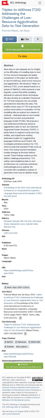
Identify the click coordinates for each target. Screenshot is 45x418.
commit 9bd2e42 (13, 414)
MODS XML (35, 342)
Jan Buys (24, 30)
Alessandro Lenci (17, 224)
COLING (14, 233)
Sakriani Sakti (32, 224)
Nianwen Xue (9, 227)
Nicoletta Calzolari (11, 221)
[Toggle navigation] (39, 2)
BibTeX (10, 342)
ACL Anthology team (10, 407)
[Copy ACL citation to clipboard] (20, 318)
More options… (22, 347)
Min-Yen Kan (26, 221)
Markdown (22, 342)
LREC (6, 233)
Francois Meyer (10, 30)
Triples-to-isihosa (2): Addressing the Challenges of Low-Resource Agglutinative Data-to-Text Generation (21, 18)
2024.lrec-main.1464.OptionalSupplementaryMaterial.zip (23, 365)
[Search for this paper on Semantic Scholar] (38, 39)
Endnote (10, 347)
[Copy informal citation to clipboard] (25, 333)
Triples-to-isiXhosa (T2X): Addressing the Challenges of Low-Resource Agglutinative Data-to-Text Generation (22, 327)
